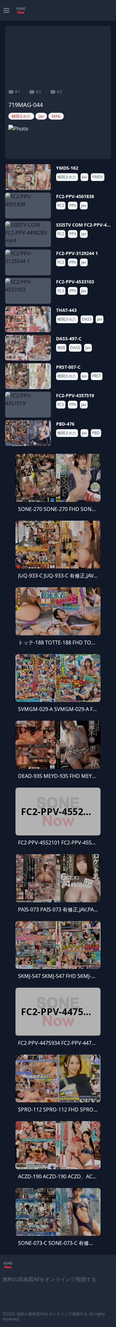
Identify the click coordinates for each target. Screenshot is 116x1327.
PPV (72, 205)
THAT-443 (66, 310)
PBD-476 (65, 424)
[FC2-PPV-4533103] (28, 291)
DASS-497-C (69, 338)
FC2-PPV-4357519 (75, 395)
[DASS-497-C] (28, 348)
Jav (84, 177)
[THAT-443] (28, 319)
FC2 (60, 205)
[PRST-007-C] (28, 376)
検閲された (67, 177)
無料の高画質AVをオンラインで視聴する (52, 1314)
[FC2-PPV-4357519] (28, 405)
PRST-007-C (68, 367)
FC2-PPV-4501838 (75, 196)
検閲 (61, 347)
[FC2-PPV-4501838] (28, 205)
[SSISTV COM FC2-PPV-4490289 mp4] (28, 234)
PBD (96, 433)
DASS (87, 319)
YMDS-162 (67, 168)
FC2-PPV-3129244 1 (77, 253)
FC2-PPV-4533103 (75, 282)
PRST (96, 376)
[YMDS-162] (28, 177)
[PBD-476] (28, 433)
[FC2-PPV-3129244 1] (28, 262)
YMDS (97, 177)
